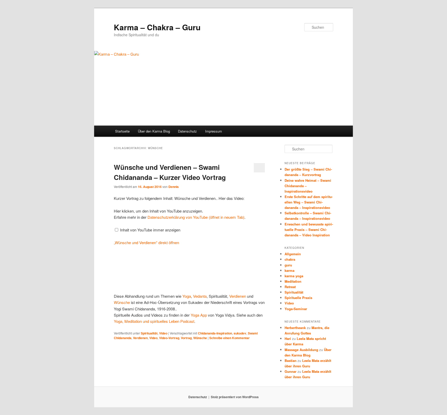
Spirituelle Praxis (298, 297)
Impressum (213, 131)
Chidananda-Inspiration (215, 333)
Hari (288, 338)
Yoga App (199, 315)
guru (288, 265)
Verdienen (237, 296)
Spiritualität (149, 333)
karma (289, 270)
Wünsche (122, 302)
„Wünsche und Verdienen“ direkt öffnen (146, 242)
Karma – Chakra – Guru (157, 27)
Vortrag (186, 338)
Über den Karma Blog (154, 131)
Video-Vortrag (169, 338)
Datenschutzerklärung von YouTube (195, 217)
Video (163, 333)
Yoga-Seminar (296, 308)
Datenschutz (187, 131)
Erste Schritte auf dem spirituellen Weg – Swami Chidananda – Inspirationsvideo (309, 202)
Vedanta (200, 296)
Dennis (173, 186)
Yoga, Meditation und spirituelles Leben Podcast (154, 321)
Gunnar (290, 371)
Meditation (293, 281)
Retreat (290, 286)
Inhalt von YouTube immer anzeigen (150, 229)
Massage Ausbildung (301, 349)
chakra (290, 259)
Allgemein (293, 253)
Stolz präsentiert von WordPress (235, 397)
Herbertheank (295, 327)
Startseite (122, 131)
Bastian (290, 360)
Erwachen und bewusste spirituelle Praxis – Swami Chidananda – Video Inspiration (309, 229)
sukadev (240, 333)
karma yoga (294, 275)
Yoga (186, 296)
